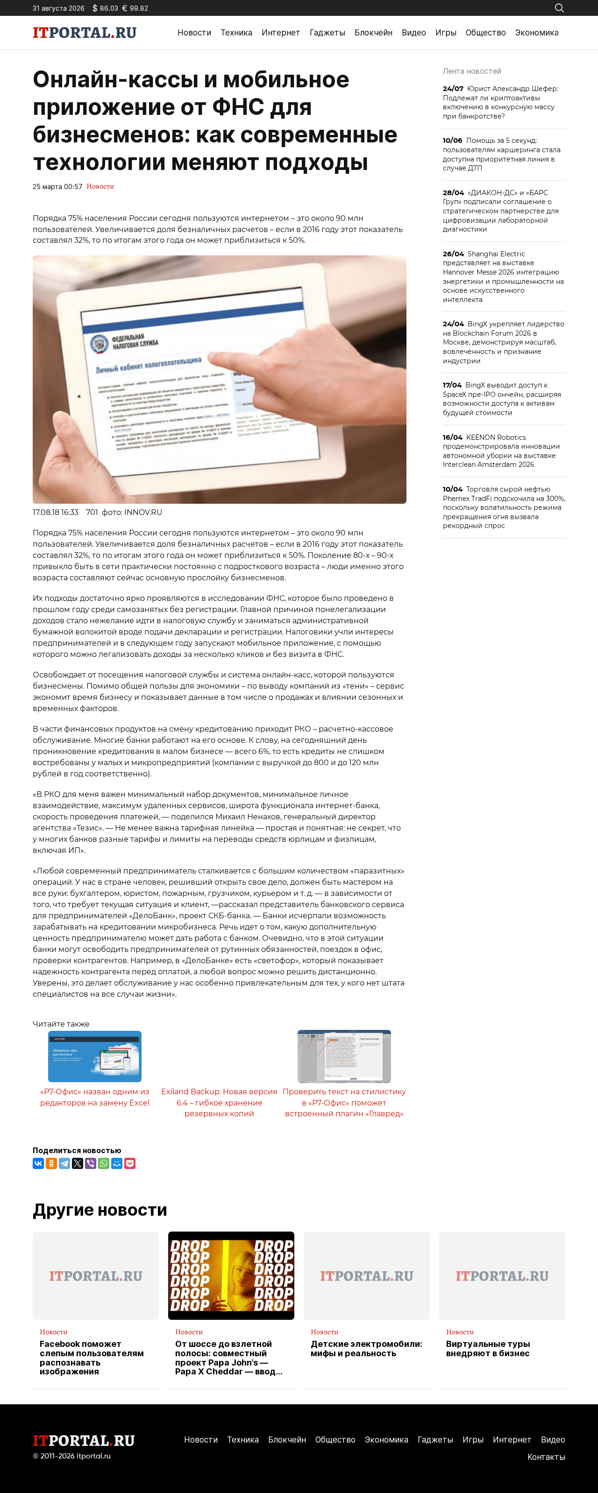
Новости (194, 32)
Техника (236, 32)
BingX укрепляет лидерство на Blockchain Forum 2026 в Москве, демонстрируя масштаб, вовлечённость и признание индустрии (503, 342)
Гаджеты (327, 32)
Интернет (281, 32)
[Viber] (90, 1163)
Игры (445, 32)
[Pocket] (129, 1163)
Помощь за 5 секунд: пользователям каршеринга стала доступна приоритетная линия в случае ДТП (502, 154)
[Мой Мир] (116, 1163)
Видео (414, 32)
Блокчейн (373, 32)
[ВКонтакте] (38, 1163)
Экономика (537, 32)
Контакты (546, 1457)
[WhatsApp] (103, 1163)
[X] (77, 1163)
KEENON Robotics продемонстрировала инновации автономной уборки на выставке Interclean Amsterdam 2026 (501, 451)
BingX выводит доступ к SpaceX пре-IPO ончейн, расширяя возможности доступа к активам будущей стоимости (502, 398)
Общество (486, 32)
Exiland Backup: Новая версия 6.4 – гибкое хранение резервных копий (219, 1102)
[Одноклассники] (51, 1163)
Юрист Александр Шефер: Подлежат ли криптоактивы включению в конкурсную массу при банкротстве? (500, 102)
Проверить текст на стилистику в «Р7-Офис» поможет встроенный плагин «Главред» (344, 1102)
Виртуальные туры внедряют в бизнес (488, 1348)
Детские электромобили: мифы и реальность (366, 1348)
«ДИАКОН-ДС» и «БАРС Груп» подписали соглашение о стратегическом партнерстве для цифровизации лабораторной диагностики (501, 210)
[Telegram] (64, 1163)
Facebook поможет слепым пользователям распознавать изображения (92, 1357)
